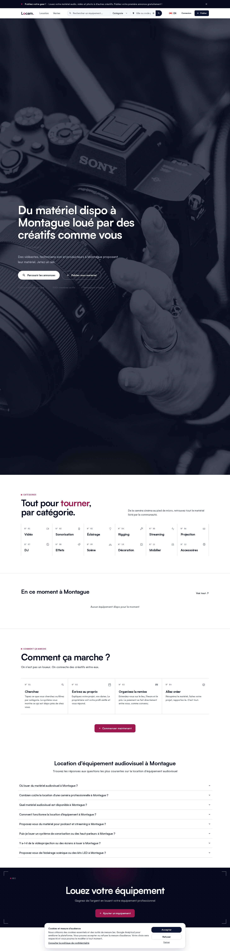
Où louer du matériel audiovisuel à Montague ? (48, 785)
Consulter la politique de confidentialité (68, 943)
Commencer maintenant (117, 728)
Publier (203, 13)
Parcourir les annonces (41, 275)
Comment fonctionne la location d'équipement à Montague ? (57, 814)
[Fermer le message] (206, 4)
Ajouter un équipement (117, 913)
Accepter (167, 929)
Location (44, 13)
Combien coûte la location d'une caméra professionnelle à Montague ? (63, 795)
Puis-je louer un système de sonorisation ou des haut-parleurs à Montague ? (67, 833)
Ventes (56, 13)
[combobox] (120, 13)
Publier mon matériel (84, 275)
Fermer (167, 942)
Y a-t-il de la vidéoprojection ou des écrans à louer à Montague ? (60, 843)
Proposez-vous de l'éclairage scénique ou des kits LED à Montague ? (62, 852)
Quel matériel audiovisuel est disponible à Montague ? (53, 804)
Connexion (186, 13)
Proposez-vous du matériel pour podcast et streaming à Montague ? (62, 824)
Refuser (166, 936)
